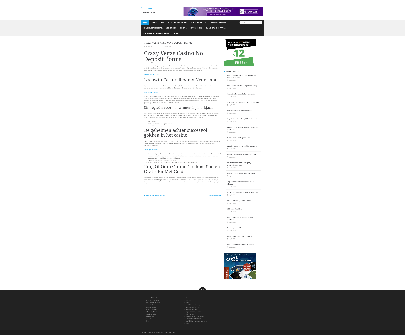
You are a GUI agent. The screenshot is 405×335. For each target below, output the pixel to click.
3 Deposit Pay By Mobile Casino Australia (243, 102)
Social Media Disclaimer (153, 302)
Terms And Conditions (152, 300)
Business (146, 8)
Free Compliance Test (199, 22)
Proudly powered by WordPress (152, 332)
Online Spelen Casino (151, 150)
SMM (162, 22)
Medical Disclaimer (151, 309)
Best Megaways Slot (234, 228)
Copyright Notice (151, 314)
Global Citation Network (215, 28)
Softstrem (172, 332)
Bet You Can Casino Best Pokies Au (240, 236)
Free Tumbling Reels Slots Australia (241, 173)
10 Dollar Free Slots (234, 209)
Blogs (176, 33)
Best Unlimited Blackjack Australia (240, 244)
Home (145, 22)
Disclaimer (149, 319)
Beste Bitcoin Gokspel (151, 92)
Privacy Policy (150, 316)
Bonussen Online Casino (151, 74)
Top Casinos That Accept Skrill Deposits (242, 119)
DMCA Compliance (151, 312)
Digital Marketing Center (153, 28)
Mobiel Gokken (214, 195)
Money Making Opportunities (191, 28)
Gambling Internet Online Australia (241, 94)
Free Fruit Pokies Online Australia (240, 111)
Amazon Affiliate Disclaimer (154, 298)
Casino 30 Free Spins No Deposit (239, 201)
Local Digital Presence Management (156, 33)
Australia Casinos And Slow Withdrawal (242, 192)
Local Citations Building (177, 22)
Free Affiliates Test (219, 22)
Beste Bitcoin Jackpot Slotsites (155, 195)
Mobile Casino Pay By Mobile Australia (242, 146)
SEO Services (171, 28)
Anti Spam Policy (151, 307)
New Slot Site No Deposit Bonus (239, 138)
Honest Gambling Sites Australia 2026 (241, 154)
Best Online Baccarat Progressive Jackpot (243, 86)
